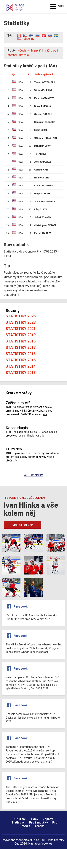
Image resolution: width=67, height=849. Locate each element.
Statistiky (18, 822)
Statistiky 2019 (21, 335)
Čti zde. (40, 435)
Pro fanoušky (38, 822)
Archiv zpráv (33, 475)
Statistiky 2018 (21, 341)
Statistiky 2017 (21, 347)
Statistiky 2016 (21, 354)
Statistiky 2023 (21, 322)
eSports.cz (25, 840)
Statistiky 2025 (21, 316)
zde (45, 414)
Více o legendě (22, 525)
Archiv (39, 826)
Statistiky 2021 (21, 328)
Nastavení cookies (40, 843)
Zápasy (48, 819)
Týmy (34, 819)
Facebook (21, 606)
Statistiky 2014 (21, 366)
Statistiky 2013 (21, 372)
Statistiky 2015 (21, 360)
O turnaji (20, 819)
